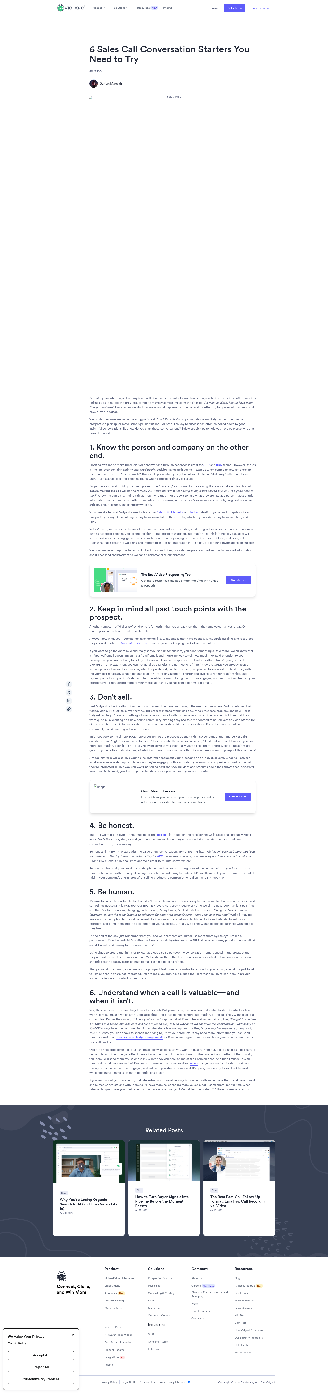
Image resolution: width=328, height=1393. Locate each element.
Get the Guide (237, 796)
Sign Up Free (238, 580)
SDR (206, 465)
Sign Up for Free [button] (261, 8)
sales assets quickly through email (139, 1037)
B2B (159, 856)
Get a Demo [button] (234, 8)
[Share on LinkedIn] (69, 701)
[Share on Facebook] (69, 684)
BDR (219, 465)
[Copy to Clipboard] (69, 709)
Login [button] (214, 8)
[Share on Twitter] (69, 692)
